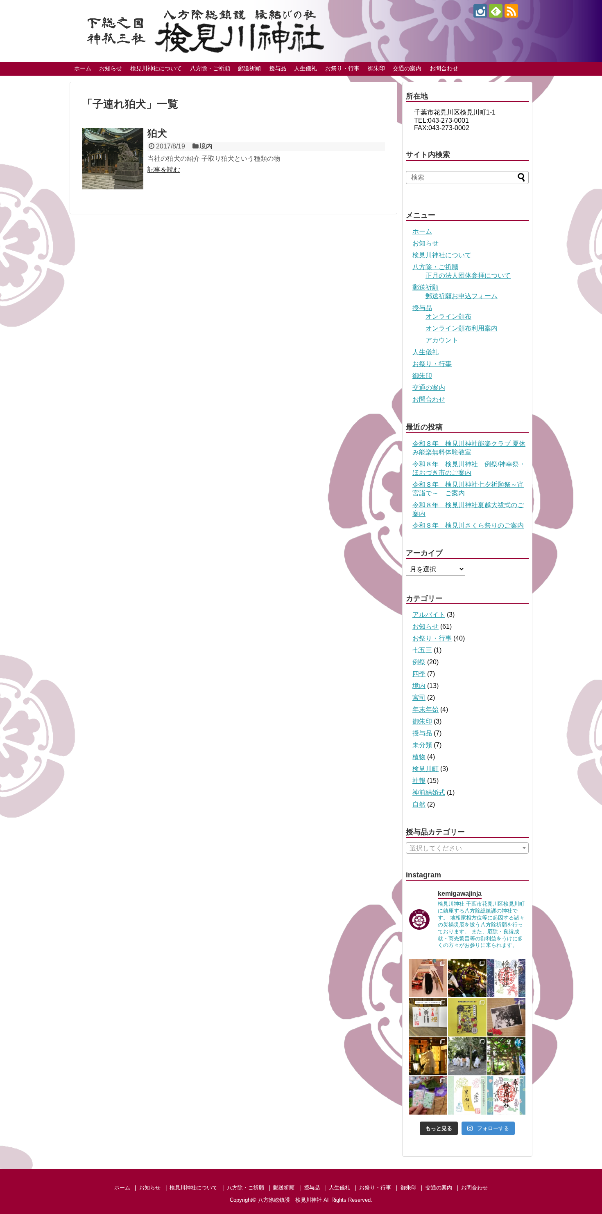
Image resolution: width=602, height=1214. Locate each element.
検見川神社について (156, 68)
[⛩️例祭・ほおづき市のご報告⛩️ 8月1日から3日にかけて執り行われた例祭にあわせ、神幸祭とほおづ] (467, 978)
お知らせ (110, 68)
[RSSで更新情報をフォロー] (511, 11)
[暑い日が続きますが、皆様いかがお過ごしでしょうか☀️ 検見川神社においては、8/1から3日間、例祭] (506, 1017)
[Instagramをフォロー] (480, 11)
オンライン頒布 (448, 316)
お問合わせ (444, 68)
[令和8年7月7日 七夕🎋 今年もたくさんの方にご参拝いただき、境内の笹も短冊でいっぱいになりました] (428, 1056)
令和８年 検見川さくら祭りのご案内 (468, 525)
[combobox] (467, 848)
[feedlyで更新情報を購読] (495, 11)
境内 (206, 146)
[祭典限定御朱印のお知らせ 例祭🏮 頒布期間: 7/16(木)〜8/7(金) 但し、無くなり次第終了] (467, 1017)
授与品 (277, 68)
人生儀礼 (305, 68)
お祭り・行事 (342, 68)
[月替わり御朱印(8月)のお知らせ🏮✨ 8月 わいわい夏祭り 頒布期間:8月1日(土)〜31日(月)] (506, 978)
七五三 (422, 650)
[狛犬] (112, 158)
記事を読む (163, 169)
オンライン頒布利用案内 (461, 328)
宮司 (418, 697)
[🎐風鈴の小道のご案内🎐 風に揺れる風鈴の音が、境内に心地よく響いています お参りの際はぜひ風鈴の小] (506, 1056)
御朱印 (376, 68)
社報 (418, 780)
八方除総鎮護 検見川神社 (290, 1200)
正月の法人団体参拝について (468, 275)
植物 (418, 756)
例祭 (418, 662)
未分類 (422, 745)
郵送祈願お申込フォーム (461, 295)
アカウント (441, 340)
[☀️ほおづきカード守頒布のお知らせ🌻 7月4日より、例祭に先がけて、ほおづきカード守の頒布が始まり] (428, 1095)
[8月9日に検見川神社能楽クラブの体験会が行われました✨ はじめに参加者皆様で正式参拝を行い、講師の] (428, 978)
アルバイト (428, 614)
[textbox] (467, 848)
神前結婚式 (428, 792)
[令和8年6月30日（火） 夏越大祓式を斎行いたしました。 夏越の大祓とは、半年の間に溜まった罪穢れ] (467, 1056)
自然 (418, 804)
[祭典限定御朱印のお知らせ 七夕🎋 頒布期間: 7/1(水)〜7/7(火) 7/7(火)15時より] (467, 1095)
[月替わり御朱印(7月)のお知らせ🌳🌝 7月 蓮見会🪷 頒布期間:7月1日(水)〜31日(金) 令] (506, 1095)
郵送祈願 (249, 68)
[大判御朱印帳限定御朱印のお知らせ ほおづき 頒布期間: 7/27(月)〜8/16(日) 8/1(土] (428, 1017)
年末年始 (425, 709)
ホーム (82, 68)
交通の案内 (407, 68)
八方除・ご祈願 (210, 68)
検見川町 (425, 768)
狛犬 (157, 133)
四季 (418, 673)
